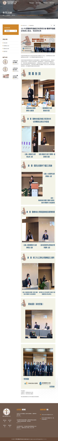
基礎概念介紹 (6, 45)
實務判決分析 (6, 48)
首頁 (3, 15)
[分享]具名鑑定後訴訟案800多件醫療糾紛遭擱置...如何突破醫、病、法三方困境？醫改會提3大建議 (16, 69)
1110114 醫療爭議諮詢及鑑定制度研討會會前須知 (15, 76)
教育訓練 (38, 2)
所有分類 (5, 42)
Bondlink (45, 439)
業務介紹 (45, 2)
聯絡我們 (52, 2)
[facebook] (51, 25)
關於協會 (31, 2)
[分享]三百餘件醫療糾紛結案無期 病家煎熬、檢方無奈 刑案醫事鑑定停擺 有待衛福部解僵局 (15, 61)
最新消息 (13, 15)
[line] (54, 25)
